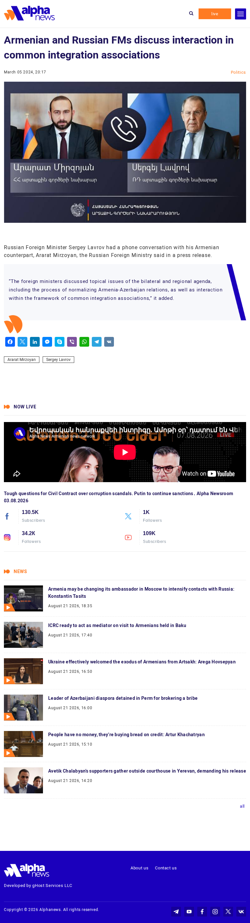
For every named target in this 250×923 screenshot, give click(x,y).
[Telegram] (96, 342)
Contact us (166, 867)
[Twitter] (22, 342)
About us (139, 867)
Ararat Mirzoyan (21, 359)
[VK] (109, 342)
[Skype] (59, 342)
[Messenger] (47, 342)
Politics (238, 72)
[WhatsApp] (84, 342)
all (242, 806)
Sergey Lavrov (58, 359)
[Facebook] (10, 342)
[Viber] (72, 342)
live (214, 13)
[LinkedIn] (35, 342)
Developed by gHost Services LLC (38, 885)
